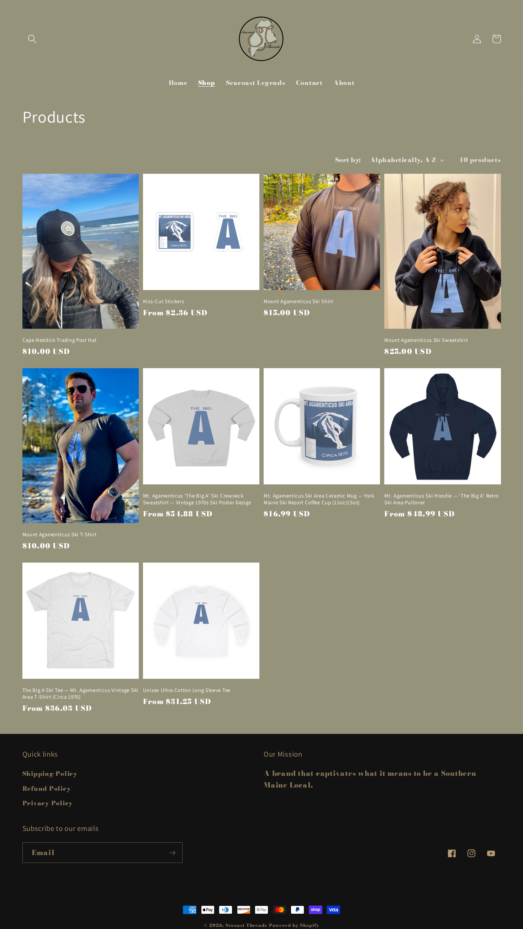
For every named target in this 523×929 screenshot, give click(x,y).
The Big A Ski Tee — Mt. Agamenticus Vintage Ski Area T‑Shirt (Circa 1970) (80, 693)
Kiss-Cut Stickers (163, 301)
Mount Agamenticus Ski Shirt (298, 301)
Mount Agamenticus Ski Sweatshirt (426, 340)
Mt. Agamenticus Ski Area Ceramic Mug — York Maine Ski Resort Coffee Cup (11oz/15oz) (319, 499)
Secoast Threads (246, 925)
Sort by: (348, 160)
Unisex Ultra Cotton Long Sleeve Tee (187, 690)
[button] (32, 39)
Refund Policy (46, 788)
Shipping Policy (50, 773)
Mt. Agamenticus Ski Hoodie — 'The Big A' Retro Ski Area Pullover (441, 499)
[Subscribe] (172, 852)
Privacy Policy (47, 803)
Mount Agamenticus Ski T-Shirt (59, 534)
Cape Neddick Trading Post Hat (59, 340)
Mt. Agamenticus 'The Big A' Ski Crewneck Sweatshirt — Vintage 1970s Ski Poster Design (197, 499)
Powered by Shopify (294, 925)
